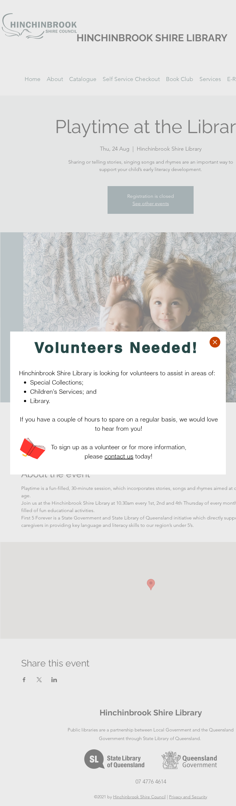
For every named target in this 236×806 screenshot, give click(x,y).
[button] (215, 342)
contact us (118, 456)
